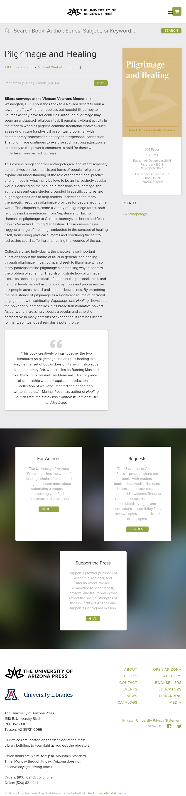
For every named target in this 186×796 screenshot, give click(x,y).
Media (175, 702)
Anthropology (136, 214)
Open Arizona (167, 669)
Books (130, 676)
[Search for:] (93, 31)
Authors (172, 676)
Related (129, 203)
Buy (100, 83)
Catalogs (127, 702)
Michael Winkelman (53, 67)
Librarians (170, 695)
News (132, 695)
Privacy (128, 720)
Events (130, 689)
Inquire (49, 509)
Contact (128, 682)
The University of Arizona (106, 793)
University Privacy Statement (158, 720)
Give (93, 618)
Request (137, 529)
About (130, 669)
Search (171, 30)
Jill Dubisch (14, 67)
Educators (170, 689)
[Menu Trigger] (170, 11)
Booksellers (168, 682)
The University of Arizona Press (91, 11)
